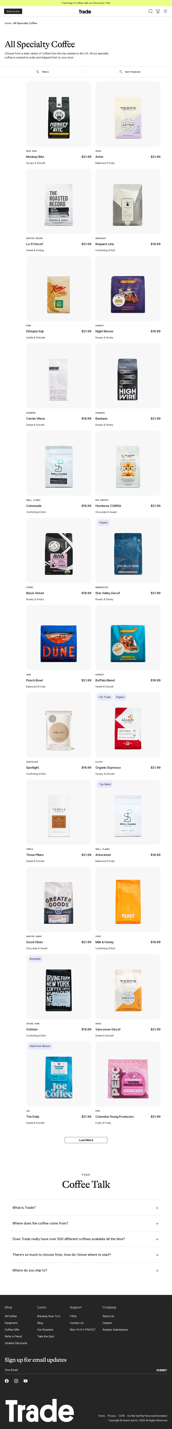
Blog (40, 1323)
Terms (101, 1415)
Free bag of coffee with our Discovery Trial (86, 3)
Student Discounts (16, 1343)
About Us (108, 1316)
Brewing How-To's (48, 1316)
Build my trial (13, 11)
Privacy (112, 1415)
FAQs (73, 1316)
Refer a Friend (13, 1336)
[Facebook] (7, 1381)
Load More (86, 1140)
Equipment (11, 1323)
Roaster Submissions (115, 1329)
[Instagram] (16, 1381)
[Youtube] (26, 1381)
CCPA (122, 1415)
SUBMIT (161, 1370)
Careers (107, 1323)
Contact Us (77, 1323)
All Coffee (11, 1316)
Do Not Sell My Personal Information (147, 1415)
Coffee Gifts (12, 1329)
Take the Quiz (45, 1336)
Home (8, 23)
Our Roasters (45, 1329)
